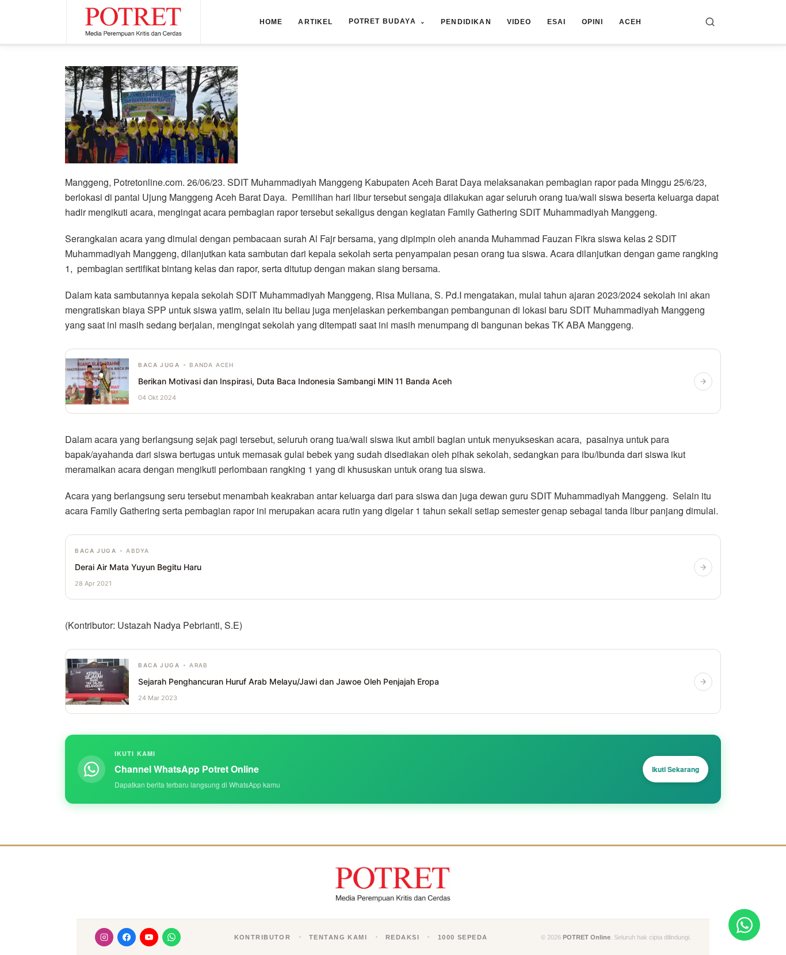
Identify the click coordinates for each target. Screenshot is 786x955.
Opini (593, 21)
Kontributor (262, 937)
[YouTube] (149, 937)
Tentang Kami (338, 937)
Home (271, 21)
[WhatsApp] (171, 937)
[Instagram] (104, 937)
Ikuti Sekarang (675, 769)
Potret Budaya (387, 21)
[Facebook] (126, 937)
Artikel (315, 21)
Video (519, 21)
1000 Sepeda (463, 937)
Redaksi (402, 937)
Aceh (630, 21)
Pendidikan (466, 21)
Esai (556, 21)
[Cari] (710, 22)
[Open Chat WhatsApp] (744, 925)
